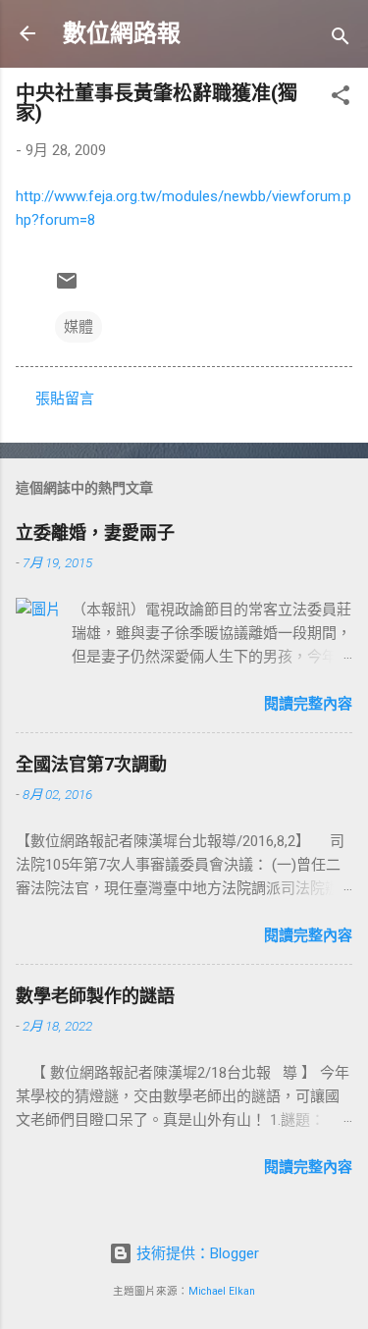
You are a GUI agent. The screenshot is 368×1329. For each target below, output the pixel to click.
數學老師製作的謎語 (95, 995)
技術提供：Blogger (195, 1253)
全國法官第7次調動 (91, 764)
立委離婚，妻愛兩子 (95, 532)
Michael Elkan (221, 1291)
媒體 (78, 327)
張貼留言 (64, 398)
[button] (340, 98)
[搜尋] (340, 40)
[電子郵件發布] (67, 287)
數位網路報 (122, 33)
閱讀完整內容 (308, 704)
